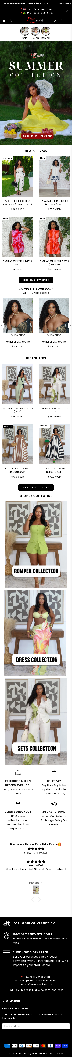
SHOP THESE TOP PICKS (36, 487)
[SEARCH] (10, 20)
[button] (33, 899)
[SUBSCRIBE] (66, 1026)
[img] (36, 849)
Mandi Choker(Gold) (18, 341)
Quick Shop (18, 335)
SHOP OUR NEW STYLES (36, 280)
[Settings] (67, 20)
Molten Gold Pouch (54, 341)
